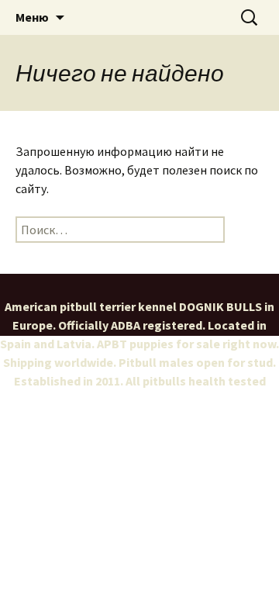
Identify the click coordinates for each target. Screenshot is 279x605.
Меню (32, 17)
